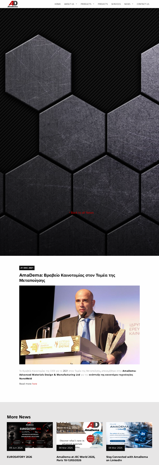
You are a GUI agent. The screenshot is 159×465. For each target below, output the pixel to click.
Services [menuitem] (116, 4)
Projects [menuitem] (103, 4)
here (34, 383)
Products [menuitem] (86, 4)
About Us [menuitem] (69, 4)
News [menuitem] (127, 4)
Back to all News (82, 212)
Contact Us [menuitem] (143, 4)
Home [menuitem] (58, 4)
